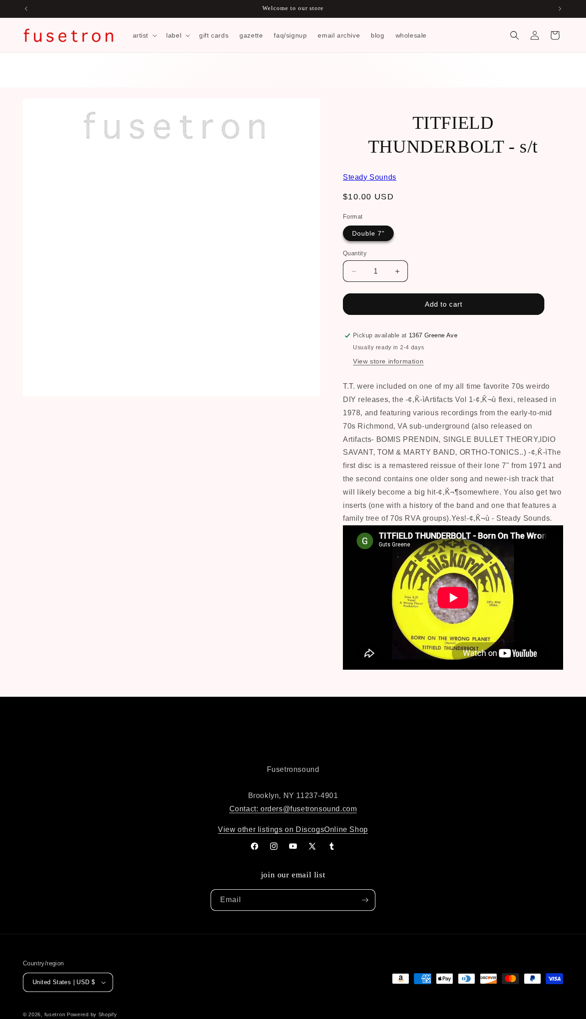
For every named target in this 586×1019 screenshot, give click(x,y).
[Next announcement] (560, 8)
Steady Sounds (369, 177)
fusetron (54, 1014)
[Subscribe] (365, 900)
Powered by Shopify (92, 1014)
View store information (388, 361)
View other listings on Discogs (271, 829)
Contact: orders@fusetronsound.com (293, 809)
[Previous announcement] (26, 8)
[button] (144, 35)
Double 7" (368, 233)
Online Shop (346, 829)
